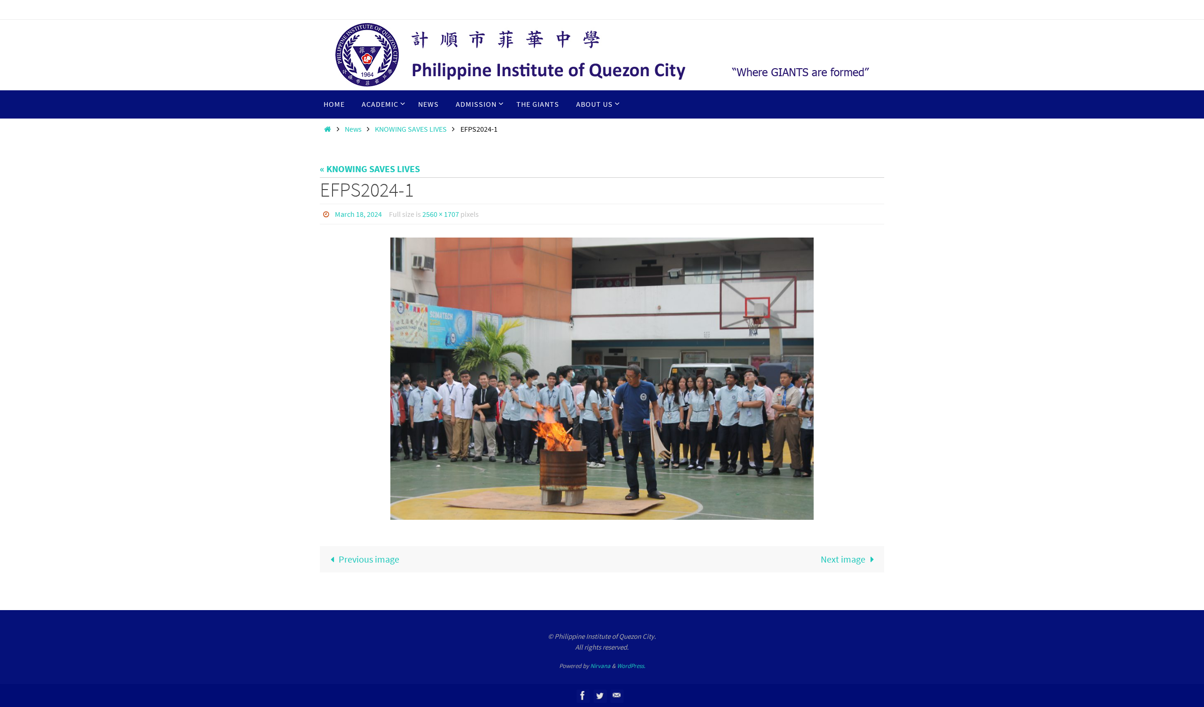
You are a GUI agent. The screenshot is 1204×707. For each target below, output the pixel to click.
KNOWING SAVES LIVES (411, 129)
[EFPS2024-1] (602, 379)
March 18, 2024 (358, 214)
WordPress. (631, 666)
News (353, 129)
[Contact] (616, 695)
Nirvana (600, 666)
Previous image (369, 559)
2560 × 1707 (440, 214)
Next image (843, 559)
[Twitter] (600, 695)
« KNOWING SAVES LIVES (370, 169)
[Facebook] (583, 695)
